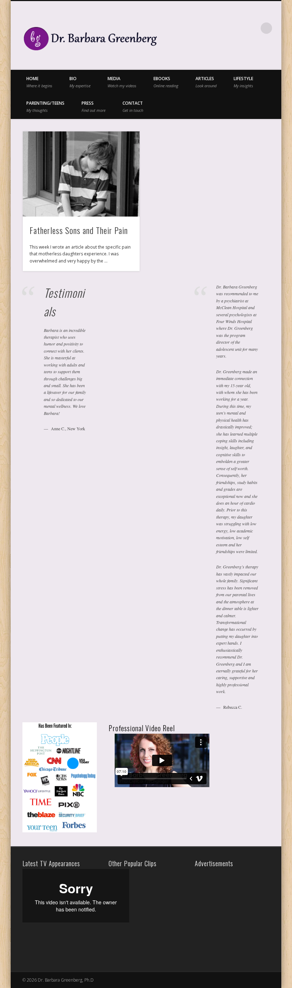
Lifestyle (243, 82)
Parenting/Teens (45, 106)
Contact (132, 106)
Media (122, 82)
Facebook (208, 28)
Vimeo (237, 28)
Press (93, 106)
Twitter (222, 28)
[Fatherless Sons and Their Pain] (81, 174)
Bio (79, 82)
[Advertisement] (243, 913)
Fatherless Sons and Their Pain (79, 230)
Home (39, 82)
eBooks (165, 82)
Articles (206, 82)
